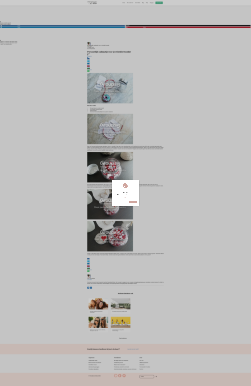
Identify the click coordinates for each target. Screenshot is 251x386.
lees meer (125, 197)
